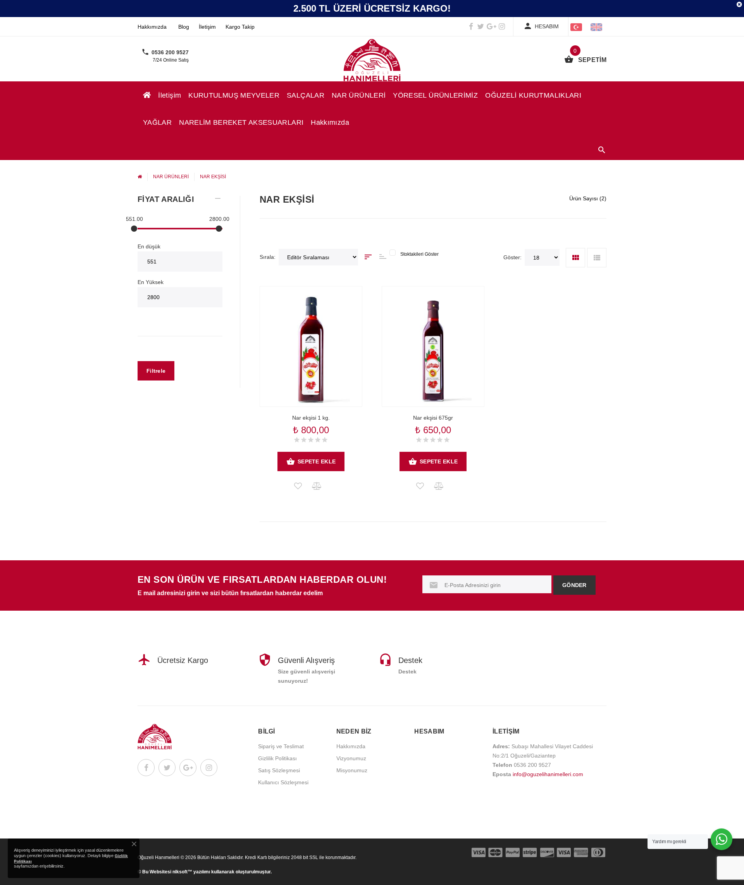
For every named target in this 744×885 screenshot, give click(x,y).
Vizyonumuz (351, 758)
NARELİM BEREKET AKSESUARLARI (241, 122)
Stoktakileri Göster (419, 254)
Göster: (512, 257)
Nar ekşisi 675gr (433, 418)
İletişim (207, 27)
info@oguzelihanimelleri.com (548, 774)
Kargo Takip (240, 27)
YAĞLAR (157, 122)
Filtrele (155, 371)
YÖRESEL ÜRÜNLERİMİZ (435, 95)
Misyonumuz (351, 770)
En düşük (149, 246)
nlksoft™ (182, 872)
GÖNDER (574, 585)
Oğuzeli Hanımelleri (158, 857)
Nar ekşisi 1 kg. (311, 418)
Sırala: (268, 257)
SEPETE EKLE (317, 461)
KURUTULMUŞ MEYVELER (233, 95)
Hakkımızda (152, 27)
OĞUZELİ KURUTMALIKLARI (533, 95)
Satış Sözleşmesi (279, 770)
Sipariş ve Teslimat (281, 746)
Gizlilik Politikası (277, 758)
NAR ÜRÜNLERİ (359, 95)
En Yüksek (151, 282)
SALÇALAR (305, 95)
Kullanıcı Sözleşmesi (283, 782)
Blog (183, 27)
